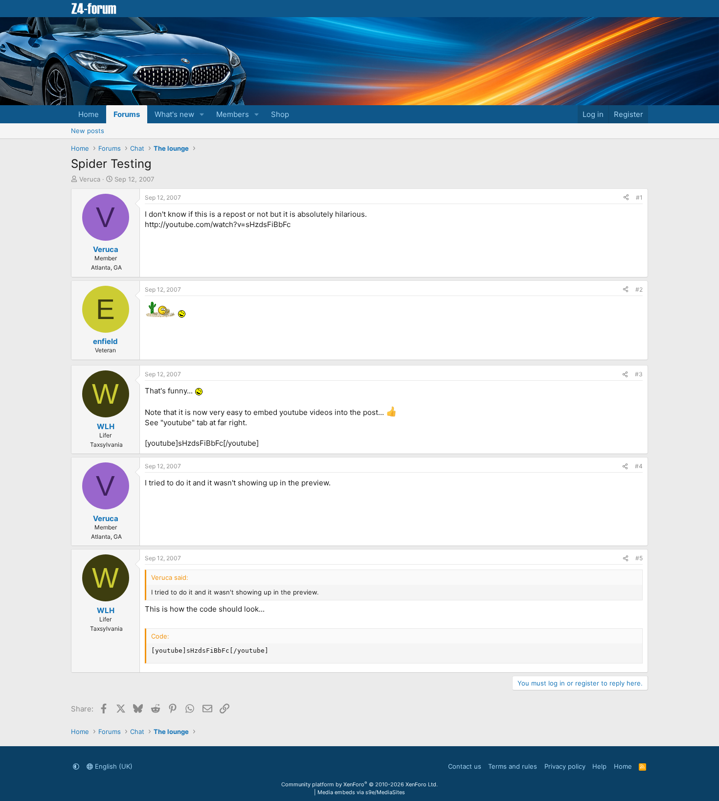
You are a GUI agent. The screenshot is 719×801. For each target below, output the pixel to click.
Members (232, 114)
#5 (639, 558)
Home (88, 114)
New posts (87, 131)
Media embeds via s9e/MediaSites (361, 792)
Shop (280, 114)
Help (599, 766)
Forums (126, 114)
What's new (174, 114)
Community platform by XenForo (359, 784)
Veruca (89, 179)
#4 (639, 466)
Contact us (464, 766)
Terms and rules (512, 766)
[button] (202, 114)
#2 (639, 289)
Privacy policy (564, 766)
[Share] (626, 198)
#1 (639, 197)
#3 (639, 374)
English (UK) (113, 766)
